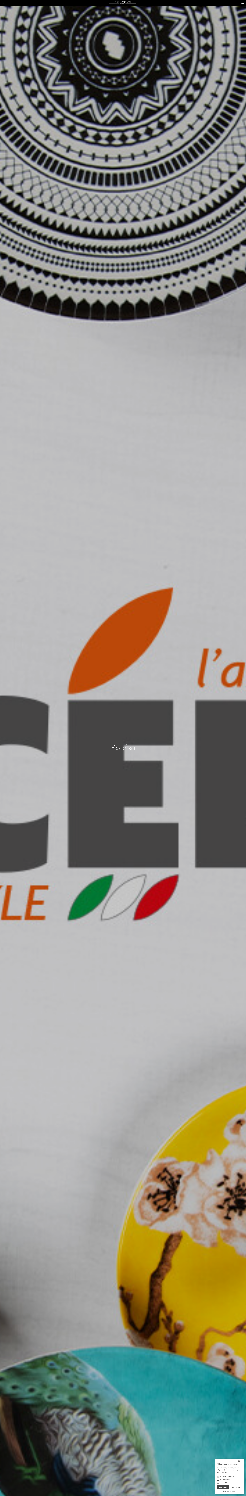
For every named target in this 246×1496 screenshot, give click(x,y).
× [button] (241, 1461)
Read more (224, 1473)
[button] (229, 1491)
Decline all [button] (236, 1487)
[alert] (229, 1476)
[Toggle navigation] (242, 2)
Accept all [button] (223, 1487)
